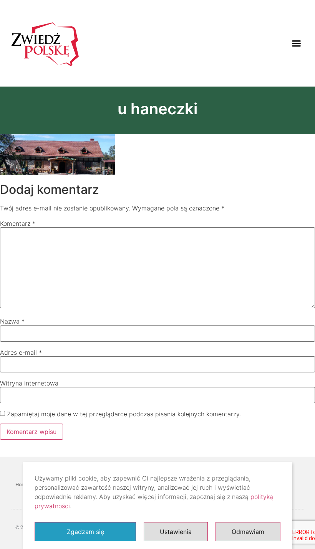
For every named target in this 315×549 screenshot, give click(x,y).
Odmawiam (248, 532)
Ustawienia (176, 532)
